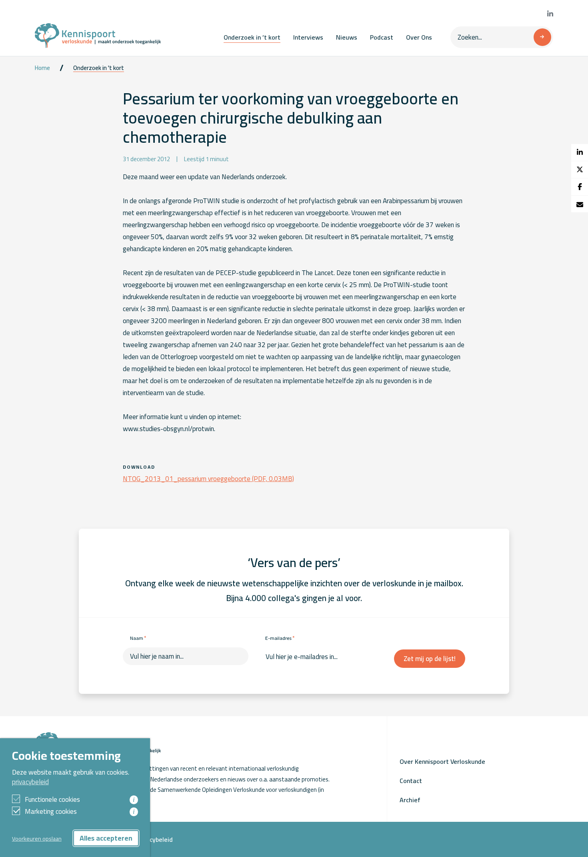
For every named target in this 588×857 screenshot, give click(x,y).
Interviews (308, 37)
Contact (411, 780)
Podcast (381, 37)
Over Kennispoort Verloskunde (442, 761)
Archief (410, 799)
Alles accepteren (106, 838)
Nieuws (346, 37)
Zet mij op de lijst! (430, 658)
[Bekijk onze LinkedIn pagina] (550, 14)
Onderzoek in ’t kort (252, 37)
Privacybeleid (154, 839)
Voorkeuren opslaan (37, 838)
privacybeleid (30, 781)
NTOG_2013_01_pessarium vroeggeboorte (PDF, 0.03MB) (208, 478)
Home (42, 68)
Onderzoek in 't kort (98, 68)
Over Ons (419, 37)
